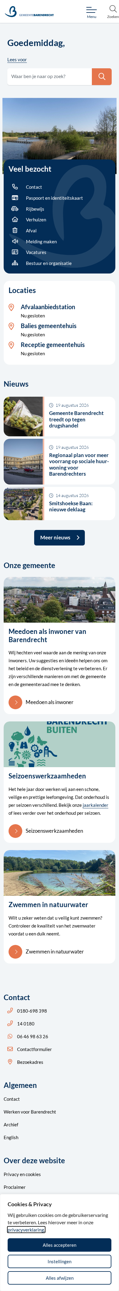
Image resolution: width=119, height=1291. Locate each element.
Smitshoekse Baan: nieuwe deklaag (71, 506)
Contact (34, 187)
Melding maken (41, 241)
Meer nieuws (55, 537)
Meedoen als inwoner (50, 702)
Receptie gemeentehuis (53, 344)
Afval (31, 230)
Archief (11, 1124)
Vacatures (36, 252)
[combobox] (59, 76)
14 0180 (25, 1023)
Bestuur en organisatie (49, 263)
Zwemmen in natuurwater (55, 951)
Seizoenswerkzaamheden (54, 831)
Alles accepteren (59, 1245)
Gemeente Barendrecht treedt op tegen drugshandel (76, 419)
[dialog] (59, 1242)
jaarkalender (95, 805)
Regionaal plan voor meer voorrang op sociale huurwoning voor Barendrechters (79, 464)
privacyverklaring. (26, 1229)
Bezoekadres (30, 1062)
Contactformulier (34, 1049)
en (22, 1174)
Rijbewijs (35, 209)
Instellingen (59, 1261)
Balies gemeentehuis (49, 325)
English (11, 1137)
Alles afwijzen (60, 1278)
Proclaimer (15, 1187)
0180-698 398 (32, 1011)
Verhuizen (36, 219)
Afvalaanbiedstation (48, 306)
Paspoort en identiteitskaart (54, 198)
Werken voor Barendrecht (30, 1111)
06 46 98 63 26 (32, 1036)
